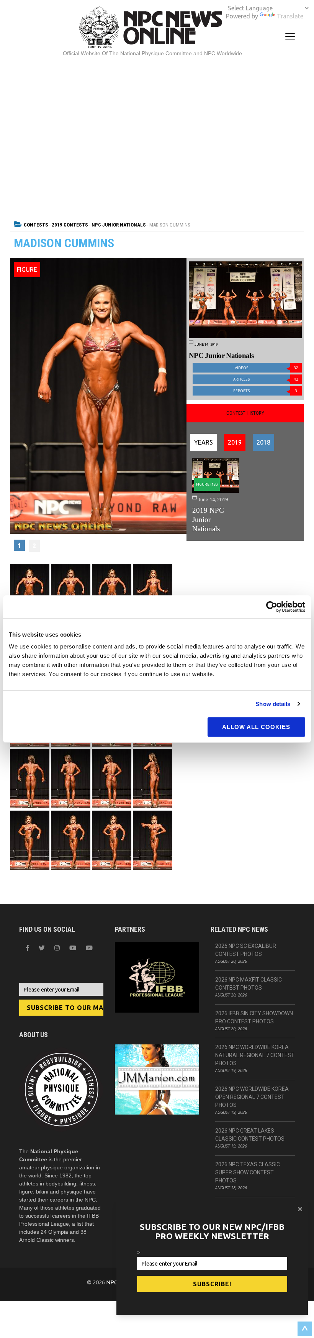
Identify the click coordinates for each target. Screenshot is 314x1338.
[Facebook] (27, 948)
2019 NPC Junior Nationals (208, 519)
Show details (272, 704)
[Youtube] (89, 948)
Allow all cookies (256, 727)
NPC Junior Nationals (119, 225)
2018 (263, 442)
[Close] (300, 1209)
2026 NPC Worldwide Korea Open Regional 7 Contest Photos (252, 1097)
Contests (36, 225)
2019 (235, 442)
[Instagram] (57, 948)
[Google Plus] (72, 948)
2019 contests (70, 225)
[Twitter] (42, 948)
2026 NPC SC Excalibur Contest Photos (245, 950)
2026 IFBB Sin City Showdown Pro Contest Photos (254, 1017)
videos (266, 367)
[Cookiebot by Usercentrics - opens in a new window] (271, 606)
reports (265, 390)
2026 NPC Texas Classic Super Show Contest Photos (247, 1172)
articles (265, 379)
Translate (290, 16)
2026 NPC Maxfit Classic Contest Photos (248, 984)
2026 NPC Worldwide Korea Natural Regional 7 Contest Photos (254, 1055)
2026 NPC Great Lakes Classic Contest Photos (250, 1135)
